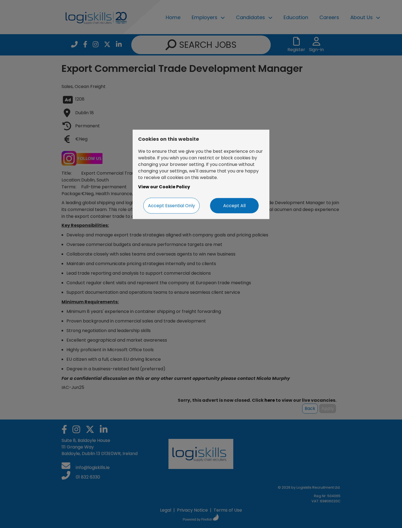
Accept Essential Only (171, 205)
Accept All (234, 205)
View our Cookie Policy (164, 186)
